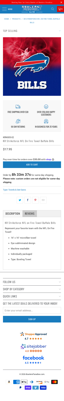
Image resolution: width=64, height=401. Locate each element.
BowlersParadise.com (35, 374)
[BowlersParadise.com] (32, 9)
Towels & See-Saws (17, 190)
